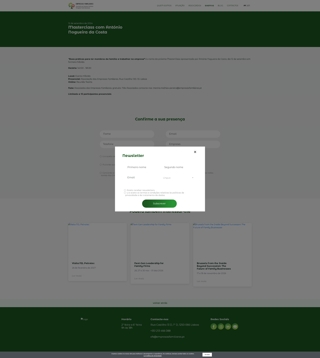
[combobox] (178, 178)
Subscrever (159, 203)
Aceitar (207, 355)
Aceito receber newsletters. (141, 190)
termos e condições (150, 193)
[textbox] (178, 178)
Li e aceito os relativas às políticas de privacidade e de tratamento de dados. (154, 194)
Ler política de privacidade (153, 356)
